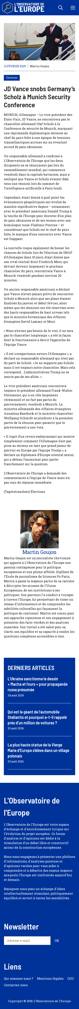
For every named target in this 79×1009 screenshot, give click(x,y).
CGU (70, 978)
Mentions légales (50, 978)
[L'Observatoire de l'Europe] (23, 7)
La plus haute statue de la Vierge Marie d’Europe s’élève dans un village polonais (38, 750)
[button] (60, 7)
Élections (11, 77)
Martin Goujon (39, 66)
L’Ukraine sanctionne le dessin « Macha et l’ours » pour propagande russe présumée (37, 684)
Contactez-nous (16, 985)
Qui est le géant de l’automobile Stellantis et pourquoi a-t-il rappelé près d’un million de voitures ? (37, 717)
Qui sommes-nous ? (18, 978)
